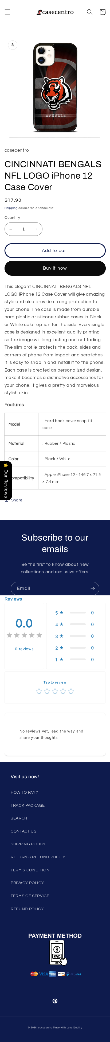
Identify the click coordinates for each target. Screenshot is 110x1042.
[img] (24, 636)
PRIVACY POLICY (27, 883)
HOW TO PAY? (24, 792)
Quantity (12, 218)
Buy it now (55, 268)
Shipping (11, 208)
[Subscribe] (92, 589)
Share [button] (16, 500)
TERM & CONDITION (30, 870)
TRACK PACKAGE (28, 805)
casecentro (45, 1027)
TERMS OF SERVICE (30, 896)
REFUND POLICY (27, 909)
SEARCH (19, 818)
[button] (7, 12)
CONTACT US (24, 831)
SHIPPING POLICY (28, 844)
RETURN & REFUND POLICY (38, 857)
